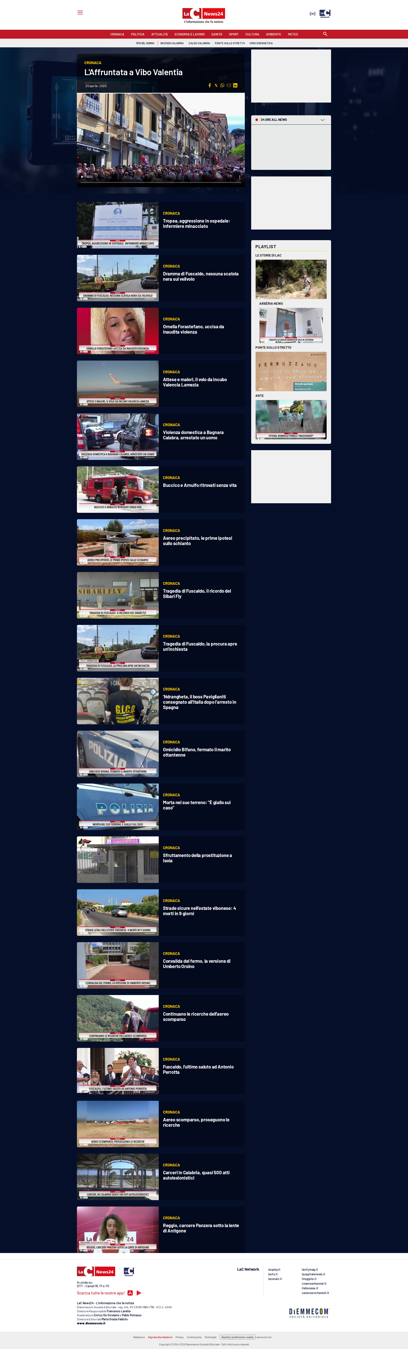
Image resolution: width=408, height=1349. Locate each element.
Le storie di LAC (268, 255)
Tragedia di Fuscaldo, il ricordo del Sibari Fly (197, 593)
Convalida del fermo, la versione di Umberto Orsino (197, 963)
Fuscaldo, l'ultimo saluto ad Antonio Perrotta (198, 1069)
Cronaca (171, 213)
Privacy (180, 1337)
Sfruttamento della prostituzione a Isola (197, 857)
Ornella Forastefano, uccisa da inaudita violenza (193, 329)
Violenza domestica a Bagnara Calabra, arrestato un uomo (193, 434)
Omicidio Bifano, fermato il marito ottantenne (197, 752)
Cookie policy (194, 1337)
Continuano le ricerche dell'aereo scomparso (196, 1016)
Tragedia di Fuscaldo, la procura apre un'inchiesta (200, 646)
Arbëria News (271, 303)
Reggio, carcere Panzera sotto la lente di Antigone (201, 1227)
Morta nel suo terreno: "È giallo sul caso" (197, 804)
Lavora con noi (263, 1337)
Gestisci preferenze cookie (237, 1337)
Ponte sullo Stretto (273, 347)
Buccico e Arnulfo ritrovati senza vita (200, 485)
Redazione (139, 1337)
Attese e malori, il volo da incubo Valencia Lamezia (195, 381)
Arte (259, 395)
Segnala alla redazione (160, 1337)
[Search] (325, 34)
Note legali (211, 1337)
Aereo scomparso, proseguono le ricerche (196, 1122)
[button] (210, 85)
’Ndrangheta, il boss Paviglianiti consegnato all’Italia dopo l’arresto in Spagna (199, 702)
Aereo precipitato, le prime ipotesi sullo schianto (197, 540)
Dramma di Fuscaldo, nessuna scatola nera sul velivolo (201, 276)
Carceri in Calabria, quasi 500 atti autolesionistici (196, 1175)
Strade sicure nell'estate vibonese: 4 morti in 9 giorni (199, 910)
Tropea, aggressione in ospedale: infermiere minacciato (196, 223)
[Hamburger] (79, 13)
